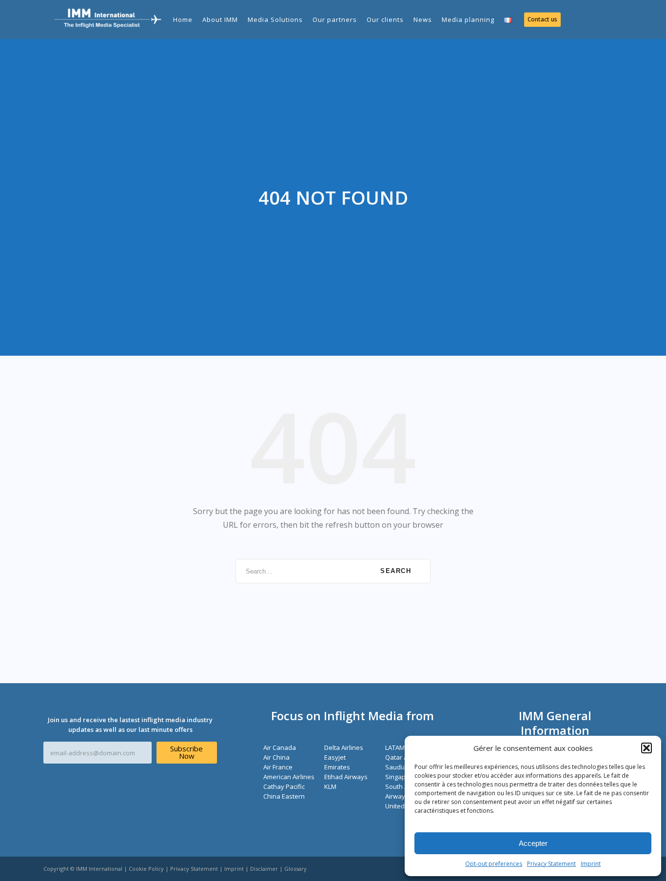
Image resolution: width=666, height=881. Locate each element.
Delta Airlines (343, 747)
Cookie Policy (146, 868)
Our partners (335, 19)
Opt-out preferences (493, 864)
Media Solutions (275, 19)
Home (183, 19)
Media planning (468, 19)
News (422, 19)
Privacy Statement (551, 864)
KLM (330, 786)
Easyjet (335, 757)
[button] (646, 748)
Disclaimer (264, 868)
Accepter (533, 843)
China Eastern (284, 796)
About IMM (220, 19)
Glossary (295, 868)
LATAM (395, 747)
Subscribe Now (186, 752)
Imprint (591, 864)
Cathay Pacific (284, 786)
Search (395, 571)
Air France (278, 767)
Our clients (385, 19)
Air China (276, 757)
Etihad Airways (346, 776)
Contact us (542, 19)
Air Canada (279, 747)
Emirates (337, 767)
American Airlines (288, 776)
